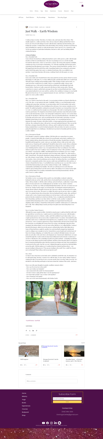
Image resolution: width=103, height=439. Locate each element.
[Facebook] (47, 423)
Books (24, 403)
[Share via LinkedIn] (33, 330)
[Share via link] (36, 330)
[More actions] (76, 27)
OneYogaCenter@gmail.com (67, 414)
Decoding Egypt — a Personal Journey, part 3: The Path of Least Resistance (74, 360)
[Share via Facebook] (26, 330)
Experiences (26, 406)
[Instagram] (51, 423)
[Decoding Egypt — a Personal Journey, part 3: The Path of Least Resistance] (74, 351)
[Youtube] (43, 423)
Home (24, 393)
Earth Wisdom (30, 17)
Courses (25, 409)
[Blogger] (59, 423)
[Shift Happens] (29, 351)
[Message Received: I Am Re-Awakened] (51, 351)
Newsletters (51, 17)
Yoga (24, 400)
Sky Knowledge (41, 17)
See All (82, 342)
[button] (82, 5)
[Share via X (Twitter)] (29, 330)
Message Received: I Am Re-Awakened (51, 360)
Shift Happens (24, 359)
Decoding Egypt (62, 17)
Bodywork (25, 412)
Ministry (24, 396)
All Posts (21, 17)
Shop (23, 415)
